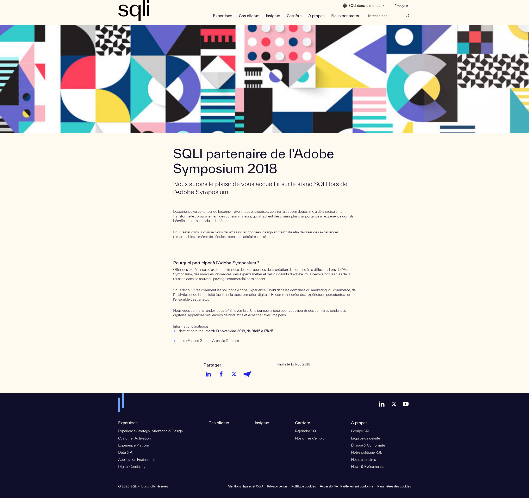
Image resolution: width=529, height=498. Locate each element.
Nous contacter (345, 15)
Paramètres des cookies (394, 486)
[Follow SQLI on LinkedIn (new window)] (382, 404)
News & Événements (367, 466)
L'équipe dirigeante (365, 438)
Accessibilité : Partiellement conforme (346, 486)
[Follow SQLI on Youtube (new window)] (406, 404)
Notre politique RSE (366, 452)
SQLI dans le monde (364, 5)
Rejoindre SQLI (306, 431)
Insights (273, 15)
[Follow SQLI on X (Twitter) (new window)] (394, 404)
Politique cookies (303, 486)
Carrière (294, 15)
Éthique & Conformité (368, 445)
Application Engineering (136, 459)
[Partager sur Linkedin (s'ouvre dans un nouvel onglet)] (208, 374)
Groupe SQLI (361, 431)
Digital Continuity (131, 466)
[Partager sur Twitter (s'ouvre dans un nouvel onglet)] (234, 374)
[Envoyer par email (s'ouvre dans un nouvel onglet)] (246, 374)
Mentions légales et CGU (245, 486)
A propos (316, 15)
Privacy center (277, 486)
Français (401, 6)
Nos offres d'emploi (310, 438)
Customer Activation (134, 438)
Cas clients (249, 15)
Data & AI (125, 452)
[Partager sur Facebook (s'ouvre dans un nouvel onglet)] (221, 374)
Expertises (222, 15)
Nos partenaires (363, 459)
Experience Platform (134, 445)
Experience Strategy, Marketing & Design (150, 431)
